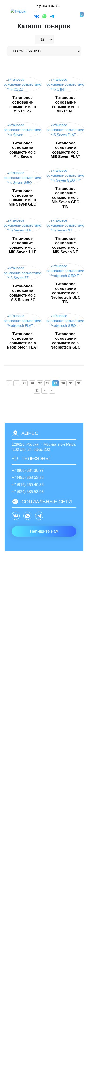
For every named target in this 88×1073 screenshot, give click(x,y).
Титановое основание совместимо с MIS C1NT (65, 104)
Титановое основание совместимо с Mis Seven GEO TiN (65, 198)
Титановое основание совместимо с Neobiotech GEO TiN (65, 293)
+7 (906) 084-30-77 (28, 470)
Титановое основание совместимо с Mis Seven (22, 150)
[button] (67, 12)
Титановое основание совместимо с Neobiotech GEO (65, 341)
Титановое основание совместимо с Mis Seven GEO (22, 197)
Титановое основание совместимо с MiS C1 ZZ (22, 104)
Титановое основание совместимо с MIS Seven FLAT (65, 150)
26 (32, 383)
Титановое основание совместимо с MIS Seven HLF (22, 245)
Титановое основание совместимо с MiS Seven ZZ (22, 293)
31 (71, 383)
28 (47, 383)
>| (52, 390)
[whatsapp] (44, 16)
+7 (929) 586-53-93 (28, 492)
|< (9, 383)
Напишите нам (44, 531)
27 (40, 383)
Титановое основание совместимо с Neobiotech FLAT (22, 341)
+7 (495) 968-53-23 (28, 477)
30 (63, 383)
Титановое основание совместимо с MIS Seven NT (65, 245)
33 (37, 390)
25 (24, 383)
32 (78, 383)
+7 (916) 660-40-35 (28, 485)
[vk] (36, 16)
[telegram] (52, 16)
